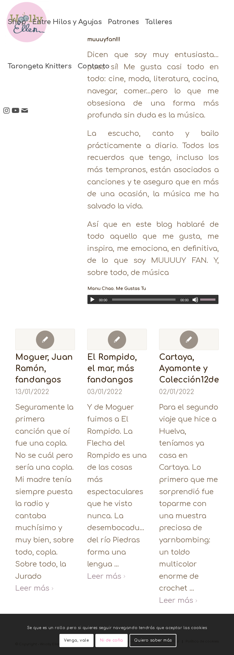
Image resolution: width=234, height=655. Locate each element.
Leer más (32, 588)
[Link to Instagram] (6, 110)
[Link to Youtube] (15, 110)
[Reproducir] (92, 300)
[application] (152, 299)
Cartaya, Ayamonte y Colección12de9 (191, 368)
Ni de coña (111, 640)
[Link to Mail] (24, 110)
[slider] (209, 299)
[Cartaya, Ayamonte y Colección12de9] (189, 339)
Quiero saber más (153, 640)
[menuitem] (17, 22)
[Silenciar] (195, 300)
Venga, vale (76, 640)
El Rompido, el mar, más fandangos (112, 368)
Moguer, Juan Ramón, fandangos (44, 368)
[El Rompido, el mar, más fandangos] (117, 339)
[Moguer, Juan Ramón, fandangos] (45, 339)
